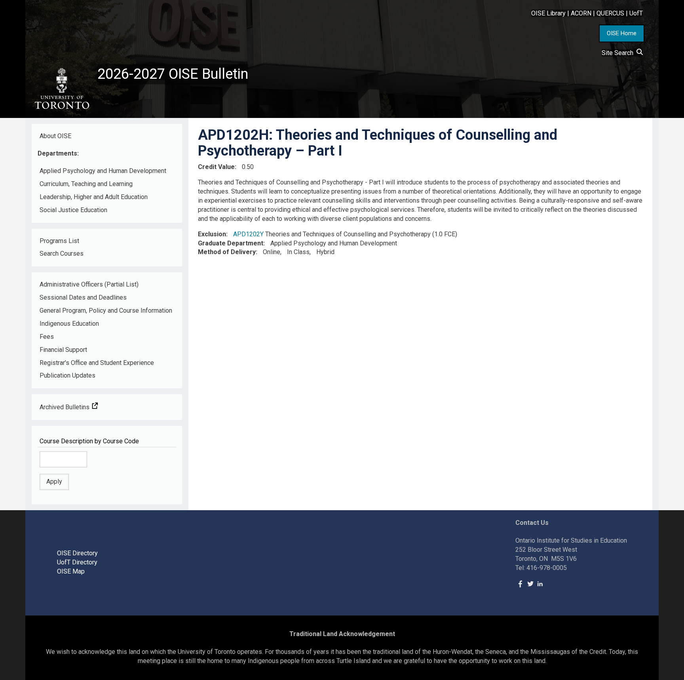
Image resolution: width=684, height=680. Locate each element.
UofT (636, 13)
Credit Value (216, 167)
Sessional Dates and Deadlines (83, 297)
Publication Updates (67, 375)
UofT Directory (77, 562)
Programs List (59, 241)
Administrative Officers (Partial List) (89, 284)
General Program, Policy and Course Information (106, 310)
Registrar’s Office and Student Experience (97, 363)
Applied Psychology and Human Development (103, 171)
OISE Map (71, 571)
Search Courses (62, 253)
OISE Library (548, 13)
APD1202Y (248, 234)
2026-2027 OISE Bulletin (172, 74)
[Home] (61, 88)
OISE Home (621, 33)
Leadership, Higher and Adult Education (94, 197)
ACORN (581, 13)
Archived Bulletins (65, 407)
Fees (47, 336)
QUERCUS (610, 13)
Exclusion (212, 234)
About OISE (55, 136)
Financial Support (63, 349)
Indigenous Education (69, 323)
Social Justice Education (73, 210)
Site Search (619, 53)
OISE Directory (77, 553)
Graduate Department (230, 243)
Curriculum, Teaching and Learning (86, 184)
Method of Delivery (227, 252)
